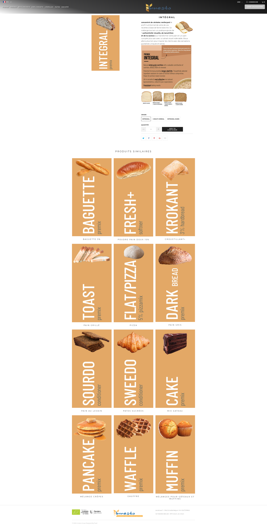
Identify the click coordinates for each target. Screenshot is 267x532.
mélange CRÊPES (92, 454)
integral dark (173, 119)
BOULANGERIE (24, 7)
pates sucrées (133, 368)
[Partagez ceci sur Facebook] (149, 138)
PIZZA (133, 283)
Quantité (145, 125)
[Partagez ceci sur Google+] (159, 138)
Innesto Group (81, 523)
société (65, 7)
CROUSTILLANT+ (175, 197)
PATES (57, 7)
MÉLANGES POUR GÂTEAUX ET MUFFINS (175, 454)
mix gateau (175, 368)
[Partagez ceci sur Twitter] (143, 138)
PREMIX (13, 7)
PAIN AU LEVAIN (92, 368)
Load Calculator (255, 7)
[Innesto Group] (172, 7)
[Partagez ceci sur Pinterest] (154, 138)
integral (146, 119)
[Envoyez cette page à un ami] (165, 138)
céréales (49, 7)
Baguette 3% (92, 197)
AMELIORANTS (37, 7)
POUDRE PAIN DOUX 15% (133, 197)
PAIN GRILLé (92, 283)
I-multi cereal (158, 119)
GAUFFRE (133, 454)
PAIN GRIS (175, 283)
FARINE (6, 7)
